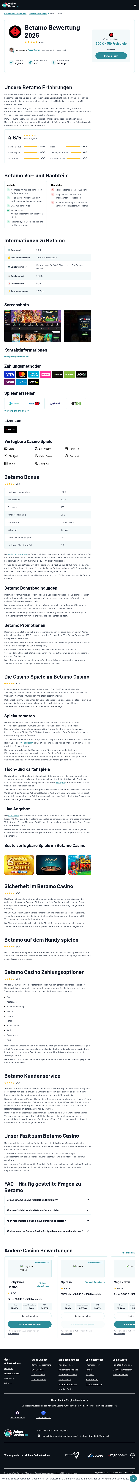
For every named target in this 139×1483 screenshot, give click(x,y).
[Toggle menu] (134, 5)
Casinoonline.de (43, 1417)
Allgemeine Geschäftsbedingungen (39, 1473)
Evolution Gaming (94, 1384)
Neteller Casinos (66, 1389)
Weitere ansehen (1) (15, 410)
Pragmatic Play (92, 1364)
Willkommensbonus (17, 554)
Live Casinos (37, 1369)
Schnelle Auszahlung (41, 1364)
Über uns (8, 1368)
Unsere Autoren (12, 1373)
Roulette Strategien (122, 1364)
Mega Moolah (27, 742)
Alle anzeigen (128, 1252)
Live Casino (13, 815)
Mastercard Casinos (68, 1374)
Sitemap (8, 1383)
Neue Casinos (38, 1374)
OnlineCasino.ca (17, 1417)
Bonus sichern (111, 55)
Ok (133, 1478)
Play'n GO (90, 1374)
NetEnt (89, 1369)
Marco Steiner (34, 50)
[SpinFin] (83, 1268)
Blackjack (60, 782)
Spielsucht (9, 1378)
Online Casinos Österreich (15, 13)
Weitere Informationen (43, 1284)
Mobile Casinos (38, 1379)
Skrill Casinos (65, 1379)
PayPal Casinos (66, 1364)
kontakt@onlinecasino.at (66, 1473)
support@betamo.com (18, 356)
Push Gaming (92, 1379)
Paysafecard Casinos (68, 1369)
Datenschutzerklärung (13, 1473)
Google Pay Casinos (68, 1384)
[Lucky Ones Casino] (29, 1268)
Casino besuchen (29, 1316)
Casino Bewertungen (38, 13)
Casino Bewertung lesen (29, 1324)
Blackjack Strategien (122, 1369)
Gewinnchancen (120, 1374)
